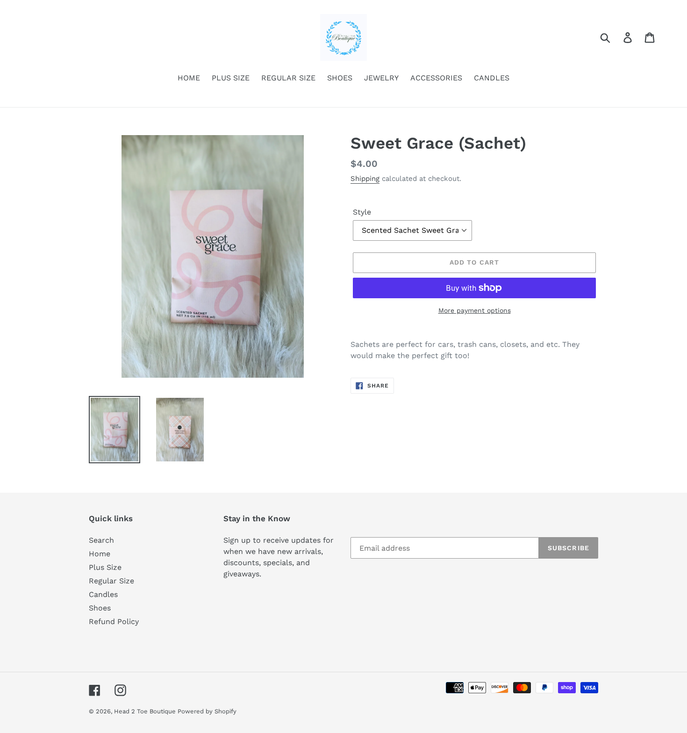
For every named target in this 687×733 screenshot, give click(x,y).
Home (99, 553)
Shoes (100, 608)
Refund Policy (114, 621)
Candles (103, 594)
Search (101, 540)
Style (362, 212)
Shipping (365, 178)
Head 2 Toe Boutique (146, 711)
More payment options (474, 310)
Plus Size (105, 567)
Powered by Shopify (207, 711)
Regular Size (111, 580)
